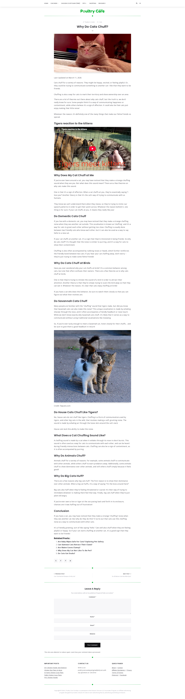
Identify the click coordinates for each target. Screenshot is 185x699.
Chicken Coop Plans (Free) (70, 3)
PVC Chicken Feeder (51, 677)
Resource (102, 3)
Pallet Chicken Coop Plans (53, 675)
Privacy (129, 670)
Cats (100, 22)
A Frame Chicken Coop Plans (53, 673)
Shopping (92, 3)
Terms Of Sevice (117, 673)
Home (46, 3)
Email (92, 625)
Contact (120, 668)
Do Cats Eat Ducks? (66, 553)
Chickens (54, 3)
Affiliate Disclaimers (118, 670)
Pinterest (115, 675)
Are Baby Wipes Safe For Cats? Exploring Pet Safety (81, 541)
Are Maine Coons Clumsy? (69, 547)
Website (92, 634)
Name (92, 617)
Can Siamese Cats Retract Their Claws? (75, 544)
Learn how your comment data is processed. (85, 652)
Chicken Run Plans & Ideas (53, 670)
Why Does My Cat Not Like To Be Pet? (75, 550)
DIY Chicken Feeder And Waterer (55, 668)
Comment (92, 597)
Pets (84, 3)
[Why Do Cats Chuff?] (92, 53)
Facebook (123, 675)
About (114, 668)
